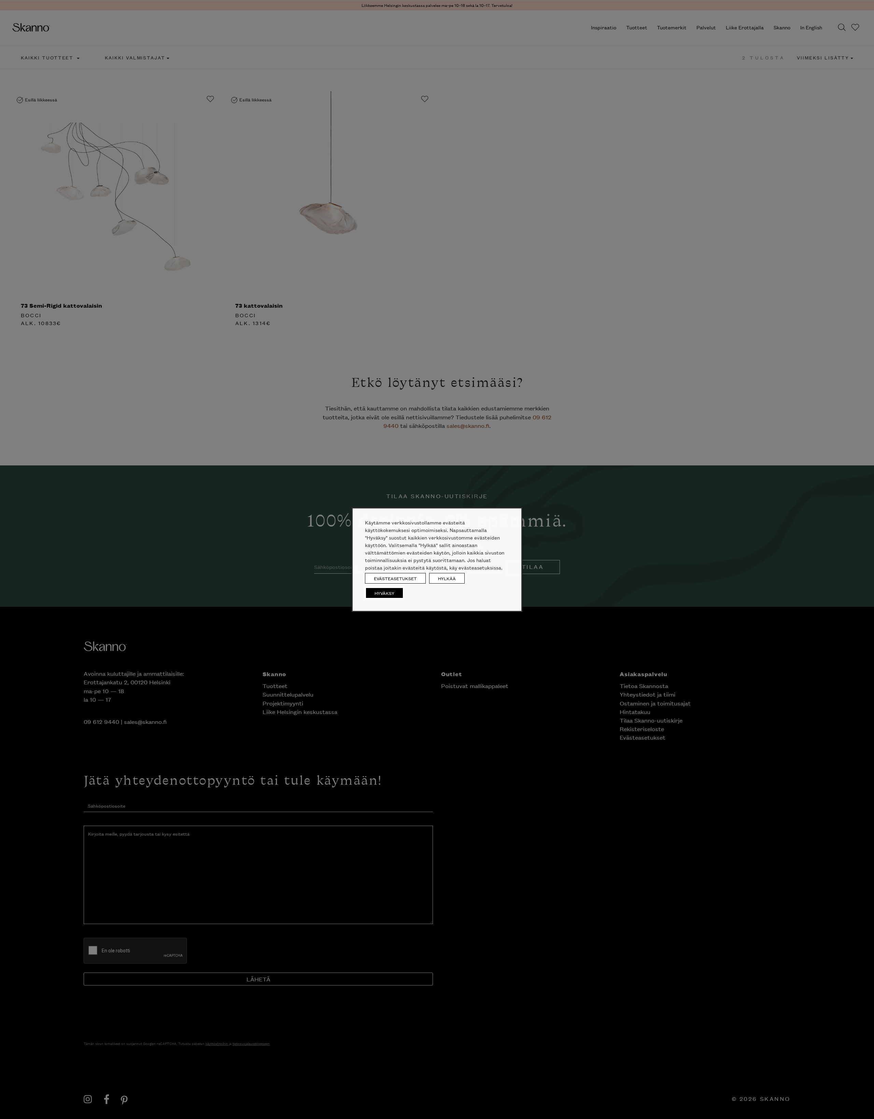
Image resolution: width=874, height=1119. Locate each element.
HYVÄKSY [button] (384, 593)
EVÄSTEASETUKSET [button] (395, 578)
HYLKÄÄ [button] (447, 578)
